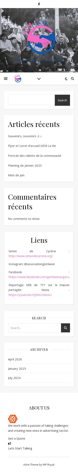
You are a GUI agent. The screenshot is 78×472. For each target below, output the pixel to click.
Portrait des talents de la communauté (34, 156)
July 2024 (14, 378)
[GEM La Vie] (39, 37)
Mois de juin (16, 175)
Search (62, 100)
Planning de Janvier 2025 (25, 165)
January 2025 (17, 368)
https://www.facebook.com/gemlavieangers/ (39, 277)
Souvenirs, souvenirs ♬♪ (25, 136)
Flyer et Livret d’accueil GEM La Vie (32, 146)
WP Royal (48, 464)
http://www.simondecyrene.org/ (31, 256)
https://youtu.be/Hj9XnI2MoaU (30, 295)
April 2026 (15, 359)
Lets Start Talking (20, 448)
